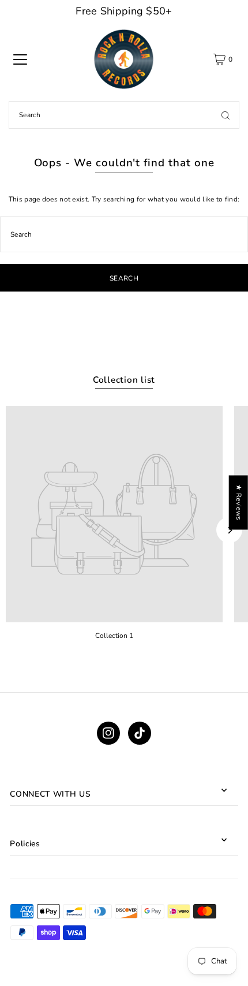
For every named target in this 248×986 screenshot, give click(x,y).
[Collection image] (114, 514)
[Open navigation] (20, 59)
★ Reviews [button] (238, 502)
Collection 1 (114, 635)
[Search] (225, 115)
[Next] (229, 530)
